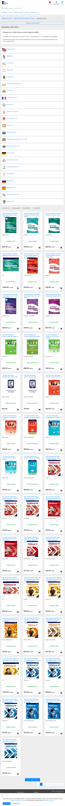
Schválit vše (6, 803)
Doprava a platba (18, 12)
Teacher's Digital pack (29, 356)
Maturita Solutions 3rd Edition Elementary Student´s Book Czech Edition (10, 215)
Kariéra (27, 12)
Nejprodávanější (16, 208)
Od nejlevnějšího (26, 208)
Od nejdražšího (36, 208)
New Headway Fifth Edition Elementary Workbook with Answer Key (9, 539)
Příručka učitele (27, 558)
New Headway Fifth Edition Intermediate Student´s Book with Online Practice (53, 660)
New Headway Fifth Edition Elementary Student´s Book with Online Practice (53, 458)
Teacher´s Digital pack (29, 437)
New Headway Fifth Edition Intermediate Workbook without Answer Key (54, 700)
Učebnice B (26, 518)
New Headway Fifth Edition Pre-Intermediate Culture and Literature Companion (54, 620)
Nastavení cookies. (49, 800)
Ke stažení (4, 12)
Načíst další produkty (32, 780)
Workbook (26, 235)
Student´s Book (5, 235)
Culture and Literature (50, 558)
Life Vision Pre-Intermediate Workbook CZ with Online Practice (9, 417)
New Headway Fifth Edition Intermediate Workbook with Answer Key (31, 700)
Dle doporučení (6, 208)
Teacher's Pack (48, 235)
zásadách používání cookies (18, 800)
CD (2, 275)
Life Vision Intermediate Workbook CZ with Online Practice (9, 458)
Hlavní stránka (8, 18)
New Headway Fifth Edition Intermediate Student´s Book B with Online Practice (10, 700)
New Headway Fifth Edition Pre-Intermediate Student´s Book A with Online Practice (54, 579)
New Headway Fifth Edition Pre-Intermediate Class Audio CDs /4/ (10, 660)
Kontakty (33, 12)
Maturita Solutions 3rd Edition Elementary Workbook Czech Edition (31, 215)
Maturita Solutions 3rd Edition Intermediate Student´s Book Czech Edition (10, 296)
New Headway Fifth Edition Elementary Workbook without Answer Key (53, 498)
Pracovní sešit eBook (28, 396)
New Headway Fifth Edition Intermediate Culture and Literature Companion (9, 741)
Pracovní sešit (48, 356)
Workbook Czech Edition (29, 315)
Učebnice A (4, 518)
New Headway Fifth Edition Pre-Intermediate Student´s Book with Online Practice (32, 579)
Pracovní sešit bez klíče (50, 518)
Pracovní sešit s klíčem (29, 720)
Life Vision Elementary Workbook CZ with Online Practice (52, 336)
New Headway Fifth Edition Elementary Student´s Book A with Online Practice (10, 498)
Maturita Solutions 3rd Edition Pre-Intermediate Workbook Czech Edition (53, 255)
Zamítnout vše (16, 803)
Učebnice (4, 356)
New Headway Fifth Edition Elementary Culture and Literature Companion (53, 539)
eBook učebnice (5, 396)
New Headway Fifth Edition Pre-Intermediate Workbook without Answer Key (10, 620)
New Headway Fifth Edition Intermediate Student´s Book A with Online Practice (32, 660)
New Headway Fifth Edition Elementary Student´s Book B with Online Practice (31, 498)
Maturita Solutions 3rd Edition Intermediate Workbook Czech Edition (32, 296)
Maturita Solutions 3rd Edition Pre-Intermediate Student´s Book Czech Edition (31, 255)
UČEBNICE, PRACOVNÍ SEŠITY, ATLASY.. (24, 18)
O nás (10, 12)
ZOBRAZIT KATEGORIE (32, 23)
